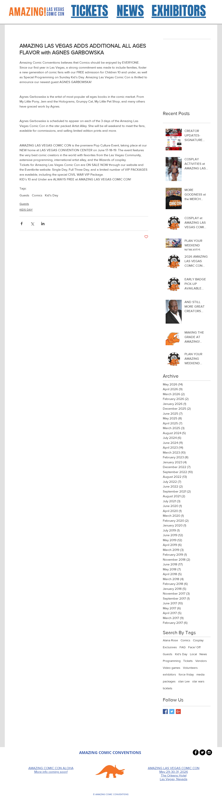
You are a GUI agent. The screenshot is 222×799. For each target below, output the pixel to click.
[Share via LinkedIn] (43, 223)
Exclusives (170, 647)
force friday (186, 674)
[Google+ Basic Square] (178, 711)
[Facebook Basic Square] (165, 711)
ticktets (167, 688)
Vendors (201, 661)
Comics (37, 195)
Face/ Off (194, 647)
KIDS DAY (26, 209)
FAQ (183, 647)
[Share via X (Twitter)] (32, 223)
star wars (198, 681)
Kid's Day (51, 195)
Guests (24, 195)
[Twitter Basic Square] (171, 711)
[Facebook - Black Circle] (196, 752)
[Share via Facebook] (22, 223)
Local (193, 654)
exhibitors (169, 674)
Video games (171, 667)
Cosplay (198, 640)
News (203, 654)
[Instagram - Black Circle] (209, 752)
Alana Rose (170, 640)
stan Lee (184, 681)
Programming (172, 661)
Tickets (188, 661)
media (200, 674)
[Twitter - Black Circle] (202, 752)
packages (169, 681)
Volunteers (190, 667)
